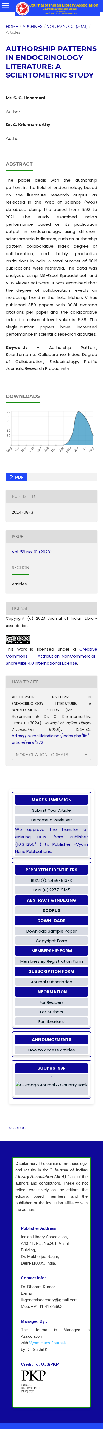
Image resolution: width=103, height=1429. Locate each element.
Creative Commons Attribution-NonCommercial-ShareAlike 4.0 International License (51, 656)
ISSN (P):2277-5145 (52, 890)
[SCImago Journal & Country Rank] (51, 1085)
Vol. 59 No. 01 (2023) (67, 26)
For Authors (51, 1012)
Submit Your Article (51, 810)
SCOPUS (17, 1128)
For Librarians (51, 1021)
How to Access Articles (51, 1050)
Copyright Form (51, 941)
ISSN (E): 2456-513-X (51, 880)
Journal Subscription (51, 982)
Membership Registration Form (51, 961)
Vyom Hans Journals (48, 1343)
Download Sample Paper (51, 931)
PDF (19, 477)
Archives (33, 26)
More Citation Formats (42, 754)
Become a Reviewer (51, 820)
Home (12, 26)
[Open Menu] (6, 6)
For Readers (52, 1002)
